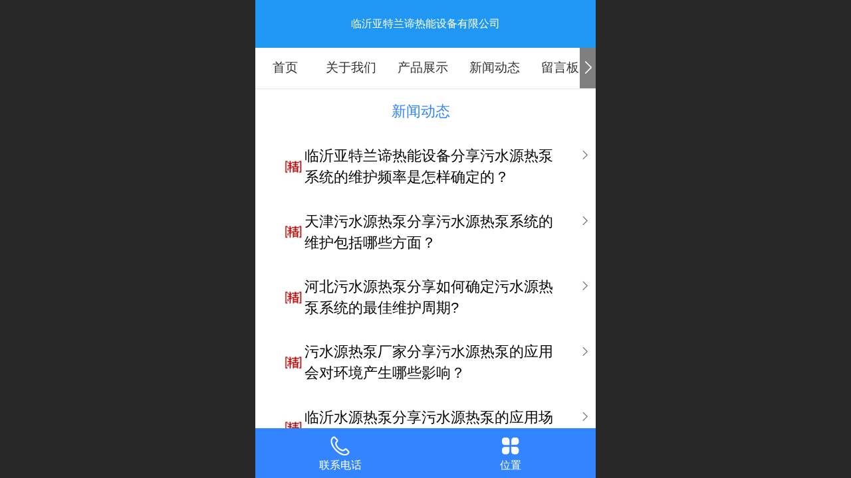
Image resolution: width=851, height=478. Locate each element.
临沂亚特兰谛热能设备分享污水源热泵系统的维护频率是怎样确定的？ (428, 166)
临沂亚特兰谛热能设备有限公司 (425, 23)
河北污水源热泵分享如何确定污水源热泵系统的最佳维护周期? (428, 297)
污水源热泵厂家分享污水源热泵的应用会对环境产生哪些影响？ (428, 362)
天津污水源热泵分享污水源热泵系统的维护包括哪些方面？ (428, 232)
